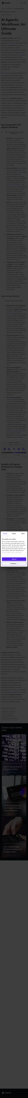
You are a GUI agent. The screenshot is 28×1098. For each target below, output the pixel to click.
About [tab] (23, 533)
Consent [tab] (5, 533)
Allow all (14, 559)
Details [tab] (14, 533)
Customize (13, 563)
